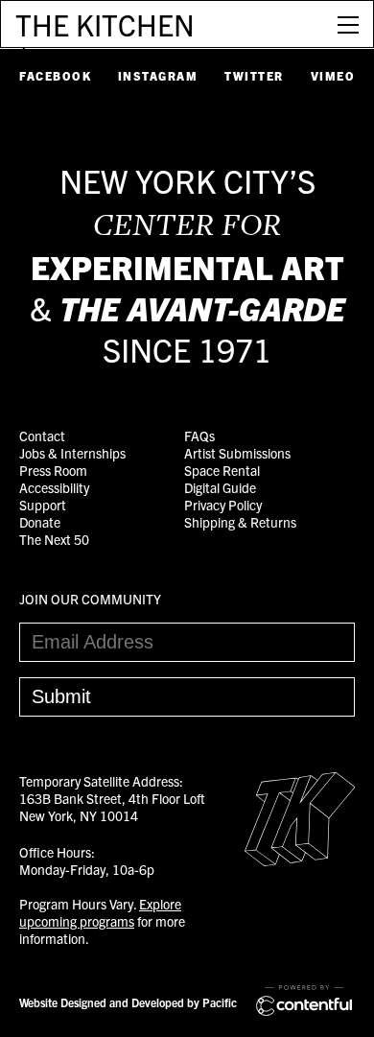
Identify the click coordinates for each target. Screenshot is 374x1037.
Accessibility (54, 487)
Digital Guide (220, 487)
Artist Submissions (237, 452)
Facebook (55, 75)
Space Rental (222, 470)
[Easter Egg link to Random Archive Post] (300, 860)
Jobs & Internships (72, 452)
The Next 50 (54, 539)
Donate (39, 521)
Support (42, 504)
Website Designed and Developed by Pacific (128, 1002)
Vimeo (333, 75)
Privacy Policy (223, 504)
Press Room (53, 470)
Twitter (254, 75)
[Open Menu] (348, 24)
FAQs (199, 435)
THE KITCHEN (105, 24)
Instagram (158, 75)
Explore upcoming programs (100, 912)
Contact (42, 435)
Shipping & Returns (240, 521)
